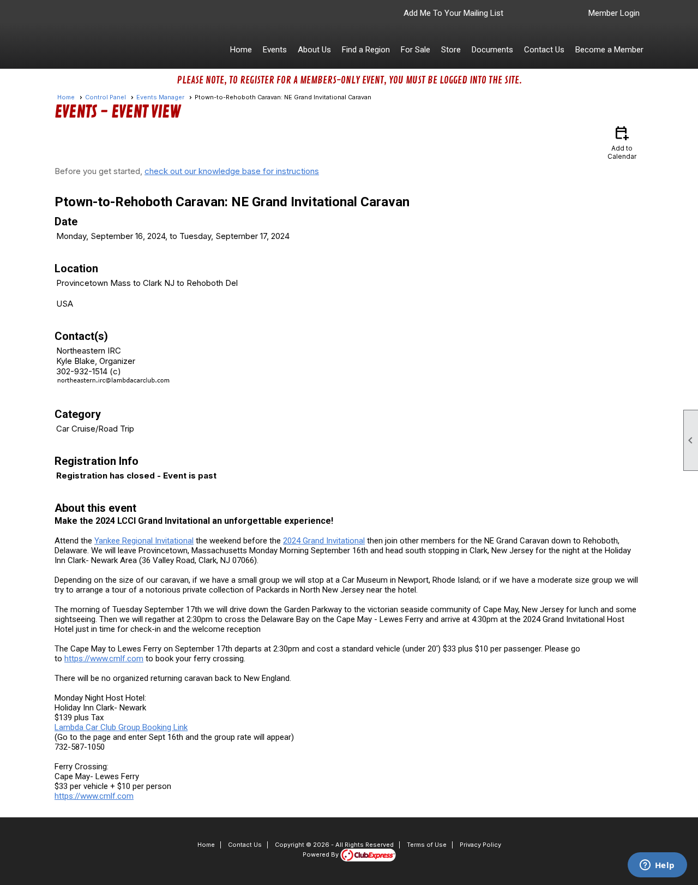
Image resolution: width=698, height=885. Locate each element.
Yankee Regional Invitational (144, 541)
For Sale (415, 50)
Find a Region (366, 50)
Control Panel (105, 97)
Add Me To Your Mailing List (453, 13)
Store (451, 50)
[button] (274, 50)
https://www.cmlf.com (103, 658)
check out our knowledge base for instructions (232, 171)
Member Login (614, 13)
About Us (314, 50)
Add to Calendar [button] (621, 142)
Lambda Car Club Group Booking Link (121, 727)
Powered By (321, 854)
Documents (492, 50)
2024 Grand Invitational (324, 541)
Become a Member (609, 50)
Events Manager (160, 97)
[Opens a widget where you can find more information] (657, 866)
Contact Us (544, 50)
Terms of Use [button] (427, 844)
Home (241, 50)
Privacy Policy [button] (480, 844)
